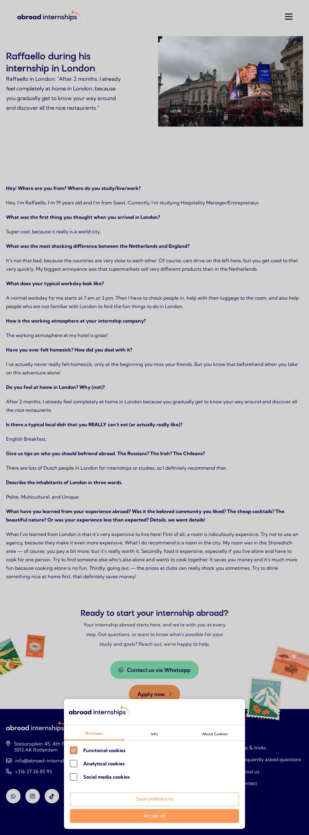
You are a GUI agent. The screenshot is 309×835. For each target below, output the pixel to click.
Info (154, 734)
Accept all (154, 815)
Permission (94, 733)
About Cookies (215, 734)
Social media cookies (106, 777)
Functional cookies (104, 750)
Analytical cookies (104, 764)
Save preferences (155, 799)
